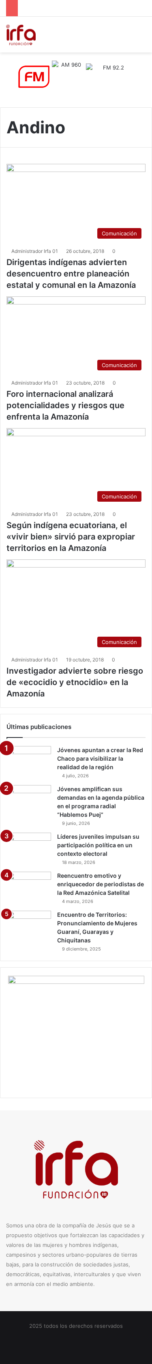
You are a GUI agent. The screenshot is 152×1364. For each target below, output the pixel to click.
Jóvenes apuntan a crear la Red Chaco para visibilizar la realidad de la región (100, 758)
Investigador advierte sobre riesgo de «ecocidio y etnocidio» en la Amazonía (74, 682)
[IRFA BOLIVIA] (21, 34)
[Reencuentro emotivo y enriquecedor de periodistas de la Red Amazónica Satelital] (28, 887)
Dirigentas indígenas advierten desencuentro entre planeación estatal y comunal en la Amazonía (71, 273)
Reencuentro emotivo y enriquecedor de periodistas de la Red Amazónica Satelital (100, 884)
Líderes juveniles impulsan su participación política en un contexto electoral (98, 845)
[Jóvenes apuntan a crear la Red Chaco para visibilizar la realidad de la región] (28, 761)
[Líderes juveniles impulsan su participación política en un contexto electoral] (28, 848)
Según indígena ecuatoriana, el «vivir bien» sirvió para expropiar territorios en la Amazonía (70, 536)
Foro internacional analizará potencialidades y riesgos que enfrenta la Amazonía (65, 405)
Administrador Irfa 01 (34, 251)
